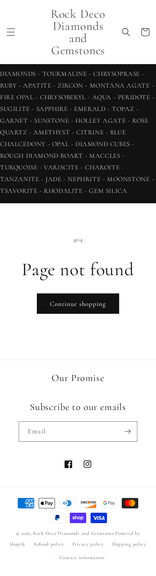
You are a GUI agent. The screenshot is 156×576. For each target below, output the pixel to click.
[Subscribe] (127, 431)
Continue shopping (78, 304)
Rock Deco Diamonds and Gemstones (73, 533)
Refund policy (49, 544)
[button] (10, 32)
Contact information (81, 557)
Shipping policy (129, 544)
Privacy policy (88, 544)
